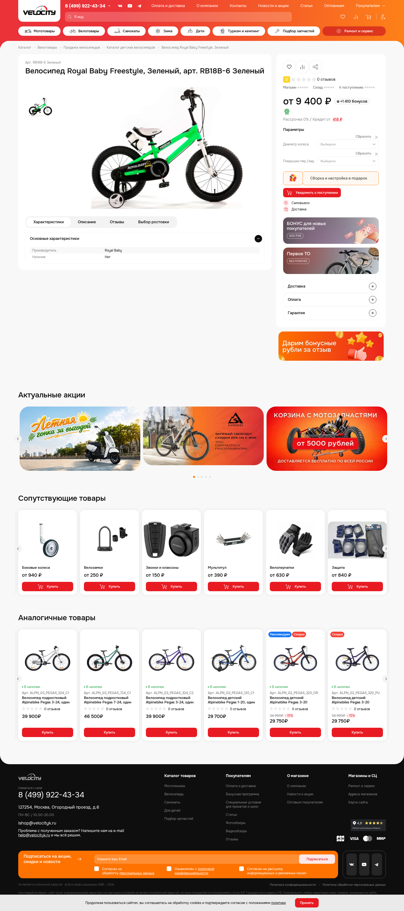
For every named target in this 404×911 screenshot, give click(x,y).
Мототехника (174, 786)
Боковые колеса (36, 567)
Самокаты (172, 802)
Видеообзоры (236, 831)
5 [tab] (210, 477)
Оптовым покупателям (305, 802)
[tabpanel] (80, 439)
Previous (18, 439)
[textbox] (329, 144)
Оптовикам (334, 5)
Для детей (172, 810)
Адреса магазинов (362, 794)
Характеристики (48, 222)
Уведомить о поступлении (317, 193)
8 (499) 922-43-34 (85, 6)
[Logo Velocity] (39, 11)
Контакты (238, 5)
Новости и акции (273, 5)
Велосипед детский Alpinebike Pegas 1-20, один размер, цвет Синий (231, 700)
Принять (307, 903)
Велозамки (93, 567)
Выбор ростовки (153, 222)
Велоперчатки (282, 567)
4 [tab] (206, 477)
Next (386, 439)
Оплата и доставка (168, 5)
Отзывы (117, 222)
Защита (338, 567)
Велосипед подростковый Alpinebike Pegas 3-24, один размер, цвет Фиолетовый (170, 700)
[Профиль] (381, 17)
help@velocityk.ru (34, 835)
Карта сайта (358, 802)
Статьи (306, 5)
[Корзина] (369, 17)
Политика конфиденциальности (293, 884)
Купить (52, 586)
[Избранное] (342, 17)
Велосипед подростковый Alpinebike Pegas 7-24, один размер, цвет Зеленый (107, 700)
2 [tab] (198, 477)
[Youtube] (130, 6)
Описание (87, 222)
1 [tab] (194, 477)
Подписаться (317, 859)
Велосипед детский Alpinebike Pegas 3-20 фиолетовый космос (350, 700)
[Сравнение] (356, 17)
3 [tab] (202, 477)
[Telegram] (139, 6)
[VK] (120, 6)
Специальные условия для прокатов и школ (243, 804)
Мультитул (217, 567)
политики (278, 903)
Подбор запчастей (178, 819)
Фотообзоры (235, 823)
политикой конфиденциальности (194, 871)
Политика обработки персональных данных (354, 884)
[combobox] (348, 144)
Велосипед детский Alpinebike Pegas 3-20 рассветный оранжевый (290, 700)
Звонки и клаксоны (162, 567)
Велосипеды (174, 794)
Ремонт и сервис (361, 786)
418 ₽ (337, 119)
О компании (207, 5)
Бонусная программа (242, 794)
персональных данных (136, 873)
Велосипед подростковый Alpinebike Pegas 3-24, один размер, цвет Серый (46, 700)
